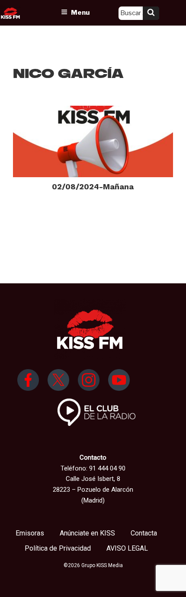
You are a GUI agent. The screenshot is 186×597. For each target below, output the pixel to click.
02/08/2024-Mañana (93, 186)
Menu (80, 12)
